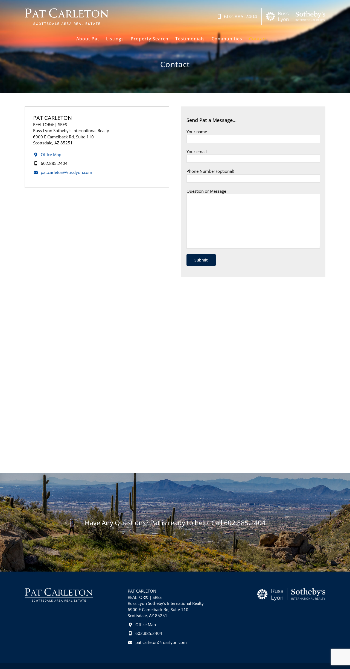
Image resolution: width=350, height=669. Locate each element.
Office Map (50, 154)
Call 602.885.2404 (238, 522)
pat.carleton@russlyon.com (66, 172)
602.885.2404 (54, 163)
